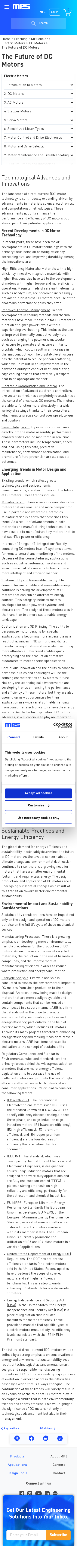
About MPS (58, 1456)
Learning (20, 39)
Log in (54, 12)
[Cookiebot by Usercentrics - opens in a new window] (54, 725)
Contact (59, 1473)
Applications (11, 1428)
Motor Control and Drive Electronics (34, 137)
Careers (59, 1465)
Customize (36, 805)
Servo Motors (17, 120)
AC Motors (15, 102)
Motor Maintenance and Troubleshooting (38, 155)
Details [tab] (38, 737)
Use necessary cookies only (38, 818)
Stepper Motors (19, 111)
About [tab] (63, 737)
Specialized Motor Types (25, 129)
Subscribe (58, 1535)
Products (17, 1456)
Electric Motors (13, 43)
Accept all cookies (38, 793)
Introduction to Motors (24, 85)
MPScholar (39, 39)
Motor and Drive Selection (26, 146)
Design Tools (17, 1473)
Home (5, 39)
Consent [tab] (13, 737)
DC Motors (37, 43)
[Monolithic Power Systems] (21, 6)
